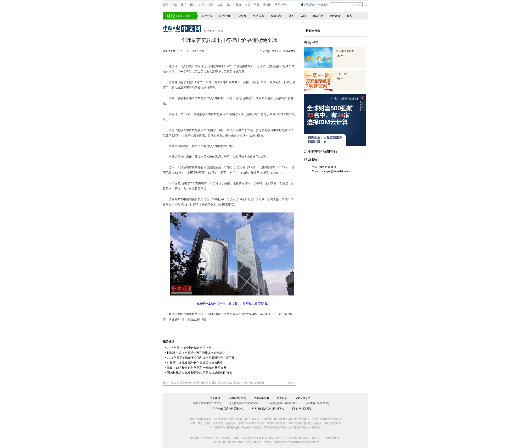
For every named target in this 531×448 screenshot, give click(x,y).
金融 (273, 15)
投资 (279, 15)
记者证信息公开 (304, 398)
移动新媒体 (309, 4)
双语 (256, 4)
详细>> (339, 55)
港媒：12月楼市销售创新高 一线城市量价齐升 (196, 367)
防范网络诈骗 (261, 398)
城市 (291, 15)
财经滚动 (335, 15)
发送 (274, 51)
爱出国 (267, 4)
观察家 (242, 15)
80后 (179, 382)
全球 (255, 15)
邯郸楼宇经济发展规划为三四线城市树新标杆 (196, 352)
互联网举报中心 (237, 398)
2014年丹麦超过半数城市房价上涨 (189, 347)
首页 (165, 4)
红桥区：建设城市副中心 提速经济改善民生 (195, 362)
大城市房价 (199, 382)
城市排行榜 (250, 382)
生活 (220, 4)
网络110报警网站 (302, 408)
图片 (229, 4)
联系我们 (282, 398)
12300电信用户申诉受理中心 (227, 408)
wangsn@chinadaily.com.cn (337, 171)
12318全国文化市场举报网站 (268, 408)
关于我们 (215, 398)
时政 (174, 4)
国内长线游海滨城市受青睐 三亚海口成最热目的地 (199, 372)
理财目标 (238, 382)
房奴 (173, 382)
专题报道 (311, 43)
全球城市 (187, 382)
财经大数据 (225, 15)
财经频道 (209, 30)
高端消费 (318, 15)
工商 (303, 15)
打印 (262, 51)
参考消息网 (169, 51)
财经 (201, 4)
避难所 (260, 382)
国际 (183, 4)
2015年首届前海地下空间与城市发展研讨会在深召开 (201, 357)
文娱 (210, 4)
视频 (238, 4)
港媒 (208, 382)
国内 (192, 4)
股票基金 (227, 382)
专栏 (247, 4)
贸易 (261, 15)
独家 (349, 15)
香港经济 (217, 382)
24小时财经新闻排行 (320, 151)
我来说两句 (289, 51)
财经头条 (207, 15)
